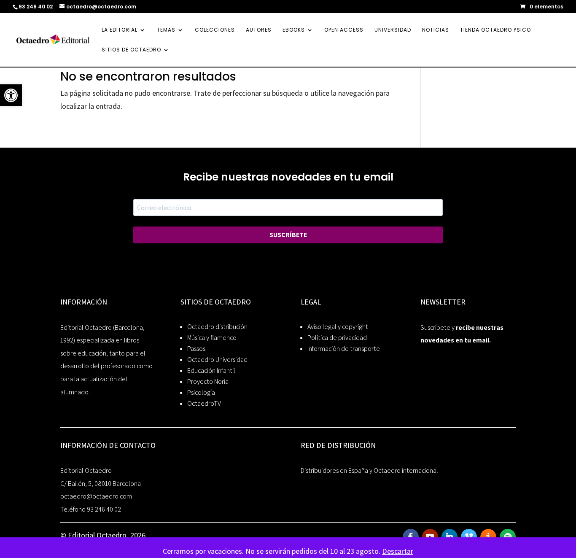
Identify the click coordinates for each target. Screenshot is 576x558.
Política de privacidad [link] (337, 337)
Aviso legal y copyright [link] (337, 326)
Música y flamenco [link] (212, 337)
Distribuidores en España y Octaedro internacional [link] (369, 470)
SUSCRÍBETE (288, 234)
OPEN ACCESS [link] (343, 30)
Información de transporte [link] (343, 348)
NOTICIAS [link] (435, 30)
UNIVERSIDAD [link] (392, 30)
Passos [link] (196, 348)
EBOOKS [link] (294, 30)
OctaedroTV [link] (204, 403)
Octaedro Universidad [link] (217, 359)
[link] (11, 95)
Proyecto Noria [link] (208, 381)
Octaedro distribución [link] (217, 326)
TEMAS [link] (166, 30)
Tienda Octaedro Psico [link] (495, 30)
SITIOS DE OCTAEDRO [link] (131, 50)
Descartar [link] (397, 551)
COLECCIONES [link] (215, 30)
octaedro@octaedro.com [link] (96, 496)
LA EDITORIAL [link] (119, 30)
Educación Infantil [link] (211, 370)
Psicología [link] (201, 392)
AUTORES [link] (259, 30)
